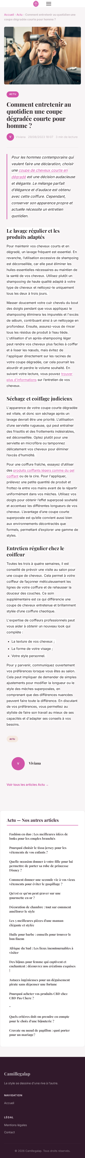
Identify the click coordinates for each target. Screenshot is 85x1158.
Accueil (9, 14)
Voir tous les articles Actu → (28, 785)
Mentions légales (15, 1125)
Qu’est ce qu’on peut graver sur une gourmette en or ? (35, 895)
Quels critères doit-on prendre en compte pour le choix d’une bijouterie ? (39, 1018)
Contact (9, 1132)
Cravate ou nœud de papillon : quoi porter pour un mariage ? (39, 1032)
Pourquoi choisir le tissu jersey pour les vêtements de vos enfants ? (37, 850)
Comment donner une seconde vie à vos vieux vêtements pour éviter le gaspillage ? (42, 882)
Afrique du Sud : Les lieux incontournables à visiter (41, 950)
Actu (19, 14)
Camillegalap (17, 1073)
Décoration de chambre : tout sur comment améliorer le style (40, 909)
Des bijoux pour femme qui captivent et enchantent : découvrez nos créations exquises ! (42, 966)
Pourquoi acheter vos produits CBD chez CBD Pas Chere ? (38, 996)
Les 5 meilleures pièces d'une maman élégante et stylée (36, 923)
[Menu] (49, 3)
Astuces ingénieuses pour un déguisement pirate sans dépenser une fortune (39, 982)
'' (10, 1007)
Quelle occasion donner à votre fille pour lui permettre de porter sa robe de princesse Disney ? (41, 865)
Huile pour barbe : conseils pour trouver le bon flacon (40, 936)
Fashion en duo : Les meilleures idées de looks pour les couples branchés (38, 836)
